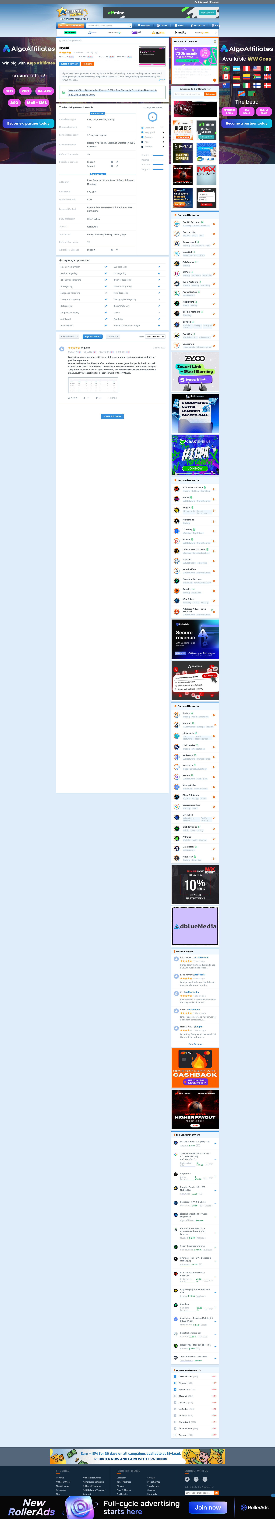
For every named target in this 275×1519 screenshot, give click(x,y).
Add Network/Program (94, 1489)
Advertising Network (72, 41)
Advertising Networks (93, 1481)
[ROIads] (137, 32)
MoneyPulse (186, 1325)
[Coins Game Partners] (203, 32)
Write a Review (69, 63)
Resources (199, 25)
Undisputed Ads (185, 1164)
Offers (164, 25)
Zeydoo (184, 1145)
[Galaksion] (93, 32)
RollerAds (152, 1494)
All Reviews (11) (69, 336)
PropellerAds (153, 1481)
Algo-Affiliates (187, 1220)
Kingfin (183, 1296)
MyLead (184, 1238)
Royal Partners (124, 1481)
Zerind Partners (184, 1178)
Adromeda (185, 1265)
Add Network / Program (207, 2)
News (181, 25)
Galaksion (121, 1477)
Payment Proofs (93, 336)
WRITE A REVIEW (112, 416)
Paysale (184, 1337)
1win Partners (186, 1360)
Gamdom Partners (184, 1309)
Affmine (184, 1348)
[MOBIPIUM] (71, 32)
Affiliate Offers (63, 1481)
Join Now (87, 63)
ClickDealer (122, 1494)
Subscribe (210, 94)
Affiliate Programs (92, 1486)
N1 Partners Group (185, 1280)
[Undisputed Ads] (115, 32)
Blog (217, 25)
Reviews (145, 25)
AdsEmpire (185, 1194)
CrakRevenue (186, 1250)
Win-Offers (185, 1206)
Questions (113, 336)
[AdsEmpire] (159, 32)
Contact (87, 1494)
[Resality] (181, 32)
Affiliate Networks (92, 1477)
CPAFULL (151, 1477)
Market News (62, 1486)
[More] (162, 80)
